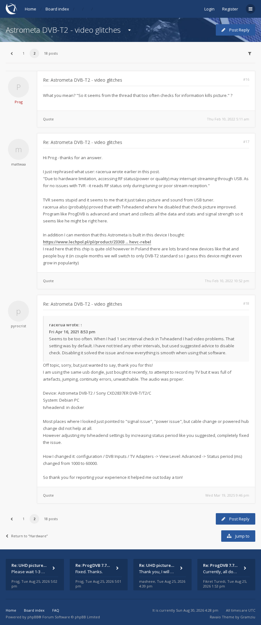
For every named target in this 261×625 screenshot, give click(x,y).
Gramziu (247, 617)
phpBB (33, 617)
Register (230, 9)
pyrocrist (18, 325)
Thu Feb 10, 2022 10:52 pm (227, 280)
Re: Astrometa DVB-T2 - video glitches (82, 80)
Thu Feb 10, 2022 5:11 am (228, 119)
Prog (19, 101)
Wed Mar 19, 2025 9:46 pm (227, 495)
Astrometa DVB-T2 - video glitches (63, 29)
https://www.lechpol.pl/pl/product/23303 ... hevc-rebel (97, 242)
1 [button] (24, 53)
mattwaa (18, 164)
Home (30, 9)
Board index (57, 9)
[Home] (11, 8)
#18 (246, 303)
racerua (57, 325)
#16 (246, 79)
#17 (246, 141)
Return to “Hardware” (29, 535)
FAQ (55, 610)
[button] (11, 53)
